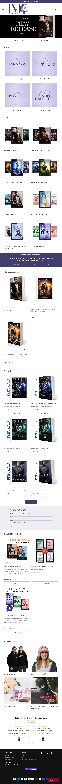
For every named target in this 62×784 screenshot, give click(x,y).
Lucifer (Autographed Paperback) (12, 304)
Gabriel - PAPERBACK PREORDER (39, 487)
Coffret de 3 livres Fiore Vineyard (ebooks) (14, 615)
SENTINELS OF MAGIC (39, 151)
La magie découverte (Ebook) (38, 304)
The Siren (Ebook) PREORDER (11, 445)
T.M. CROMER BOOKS (24, 781)
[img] (31, 720)
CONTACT (24, 755)
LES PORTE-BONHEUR (39, 183)
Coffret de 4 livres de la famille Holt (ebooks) (42, 566)
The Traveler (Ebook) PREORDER (12, 403)
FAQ (23, 758)
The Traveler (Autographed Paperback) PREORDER (43, 403)
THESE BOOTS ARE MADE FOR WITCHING (14, 248)
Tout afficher (31, 502)
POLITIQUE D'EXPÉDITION (11, 764)
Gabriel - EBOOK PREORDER (11, 487)
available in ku (45, 110)
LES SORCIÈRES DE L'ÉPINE (13, 183)
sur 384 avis (30, 722)
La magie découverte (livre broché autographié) (15, 349)
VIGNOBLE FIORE (37, 247)
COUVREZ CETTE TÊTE (39, 674)
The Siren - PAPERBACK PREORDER (40, 445)
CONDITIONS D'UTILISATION (29, 760)
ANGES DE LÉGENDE (11, 151)
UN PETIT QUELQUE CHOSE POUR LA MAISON (44, 707)
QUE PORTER (8, 674)
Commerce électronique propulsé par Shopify (37, 781)
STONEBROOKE (9, 215)
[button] (3, 9)
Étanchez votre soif (10, 706)
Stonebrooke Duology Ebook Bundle (12, 566)
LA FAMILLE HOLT (38, 215)
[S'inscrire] (48, 264)
